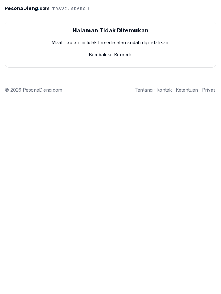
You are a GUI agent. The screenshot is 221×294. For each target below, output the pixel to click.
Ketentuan (187, 90)
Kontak (164, 90)
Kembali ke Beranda (110, 54)
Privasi (209, 90)
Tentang (144, 90)
